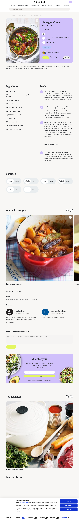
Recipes (12, 5)
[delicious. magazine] (39, 2)
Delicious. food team (53, 52)
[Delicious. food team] (44, 52)
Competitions (58, 5)
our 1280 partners (24, 502)
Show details (64, 517)
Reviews (66, 5)
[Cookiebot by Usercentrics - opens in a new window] (8, 518)
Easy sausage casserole (14, 284)
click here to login (32, 299)
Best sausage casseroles (23, 15)
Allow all (69, 501)
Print (54, 57)
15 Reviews (47, 29)
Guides (50, 5)
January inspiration (22, 5)
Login (70, 2)
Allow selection (68, 505)
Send (67, 57)
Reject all (69, 509)
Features (43, 5)
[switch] (35, 518)
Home (7, 15)
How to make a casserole (14, 470)
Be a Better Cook (34, 5)
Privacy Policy (48, 380)
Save (46, 57)
